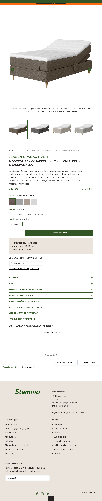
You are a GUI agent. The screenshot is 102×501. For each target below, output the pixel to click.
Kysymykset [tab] (27, 367)
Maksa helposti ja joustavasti (51, 2)
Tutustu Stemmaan (61, 441)
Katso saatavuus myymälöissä (24, 268)
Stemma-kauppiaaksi (62, 449)
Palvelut (56, 432)
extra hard (39, 214)
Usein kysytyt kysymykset (17, 428)
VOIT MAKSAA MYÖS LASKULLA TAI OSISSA (31, 326)
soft (12, 214)
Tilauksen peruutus (14, 449)
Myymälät (57, 424)
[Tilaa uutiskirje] (47, 478)
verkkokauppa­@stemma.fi (64, 402)
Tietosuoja (10, 453)
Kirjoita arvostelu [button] (90, 362)
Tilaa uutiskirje (59, 437)
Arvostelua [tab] (8, 367)
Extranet (56, 453)
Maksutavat (10, 437)
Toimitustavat (11, 432)
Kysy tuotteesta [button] (66, 362)
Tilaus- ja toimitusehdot (16, 445)
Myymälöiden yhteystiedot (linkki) (68, 412)
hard (29, 214)
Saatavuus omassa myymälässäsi (25, 258)
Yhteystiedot (11, 424)
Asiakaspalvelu (59, 428)
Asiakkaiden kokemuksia (64, 445)
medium (21, 214)
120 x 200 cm (16, 224)
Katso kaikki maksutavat (51, 333)
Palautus (9, 441)
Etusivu (12, 150)
